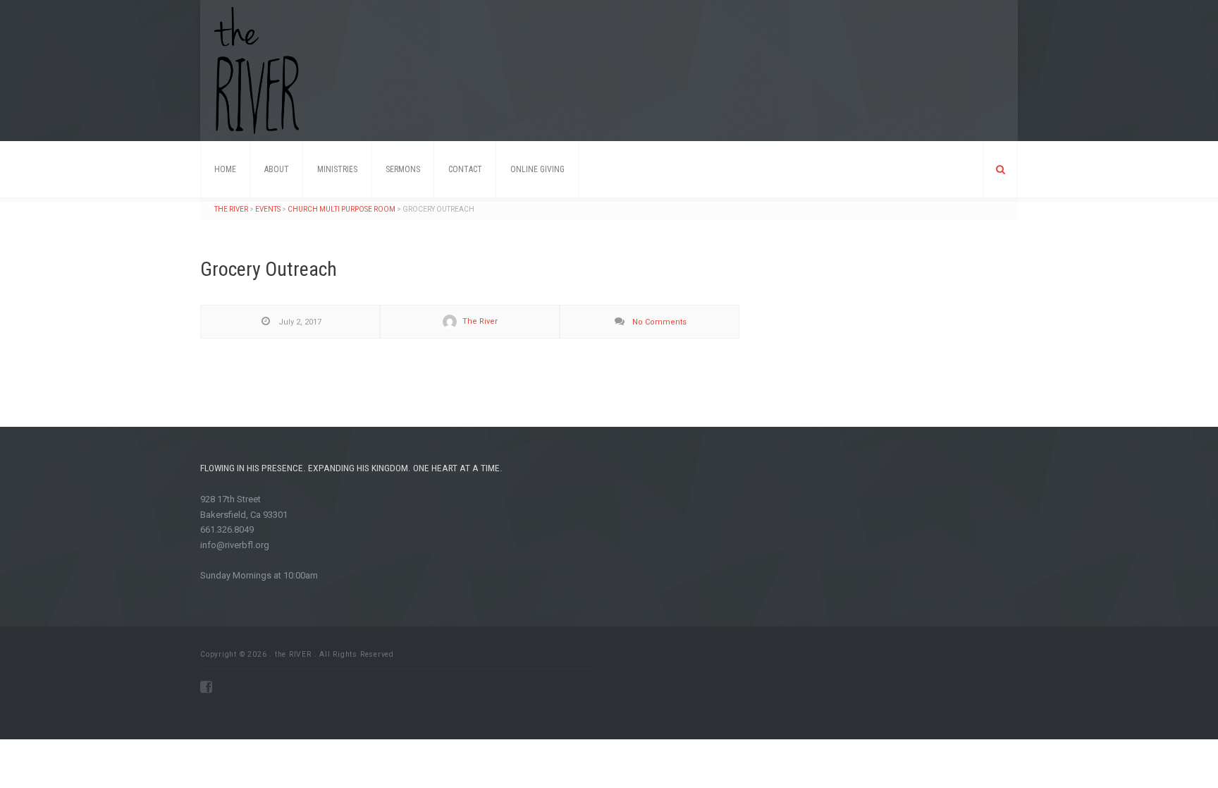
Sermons (403, 169)
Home (225, 169)
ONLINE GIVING (537, 169)
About (276, 169)
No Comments (658, 322)
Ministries (337, 169)
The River (479, 321)
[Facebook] (206, 687)
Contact (465, 169)
